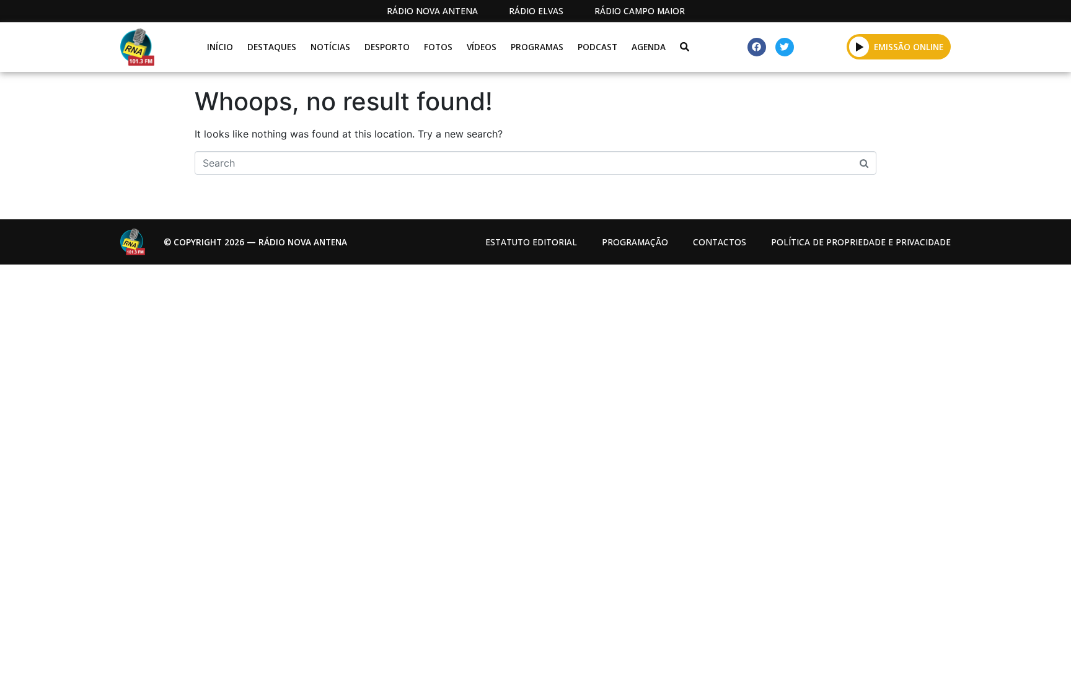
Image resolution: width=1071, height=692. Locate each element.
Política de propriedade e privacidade (861, 242)
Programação (635, 242)
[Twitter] (784, 47)
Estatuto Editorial (531, 242)
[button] (859, 46)
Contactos (719, 242)
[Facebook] (756, 47)
